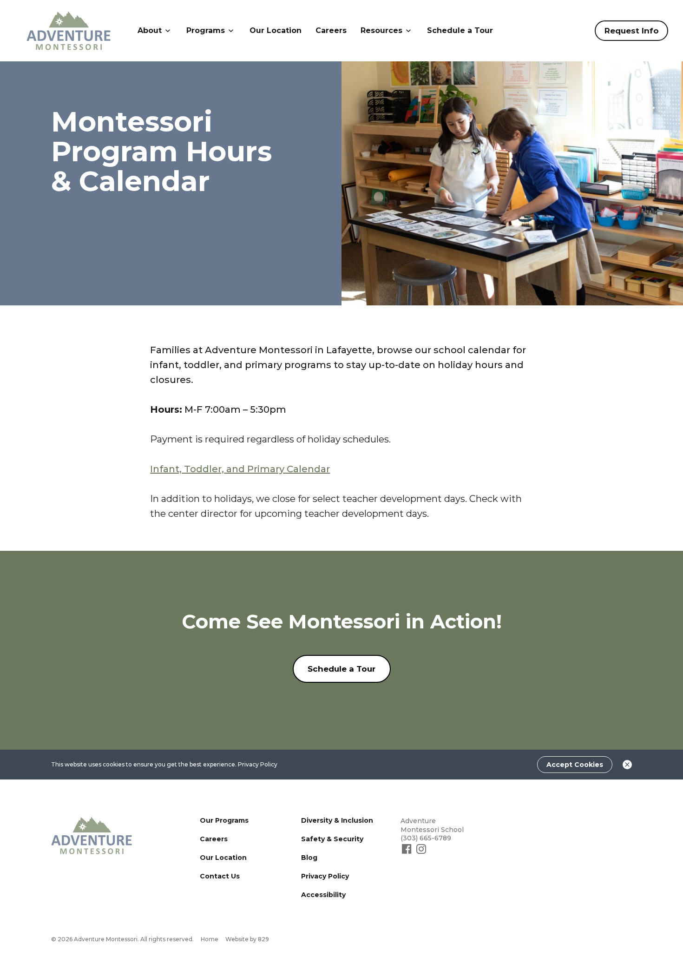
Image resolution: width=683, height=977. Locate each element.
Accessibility (323, 894)
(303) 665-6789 (426, 838)
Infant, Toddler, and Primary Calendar (240, 469)
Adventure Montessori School (432, 825)
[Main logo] (91, 835)
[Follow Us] (408, 853)
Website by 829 (247, 939)
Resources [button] (381, 30)
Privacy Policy (257, 764)
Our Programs (224, 820)
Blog (309, 857)
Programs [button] (205, 30)
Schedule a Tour (460, 30)
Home (209, 939)
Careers (331, 30)
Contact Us (220, 876)
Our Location (276, 30)
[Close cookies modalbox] (627, 764)
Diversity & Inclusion (337, 820)
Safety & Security (332, 839)
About (150, 30)
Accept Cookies (574, 764)
